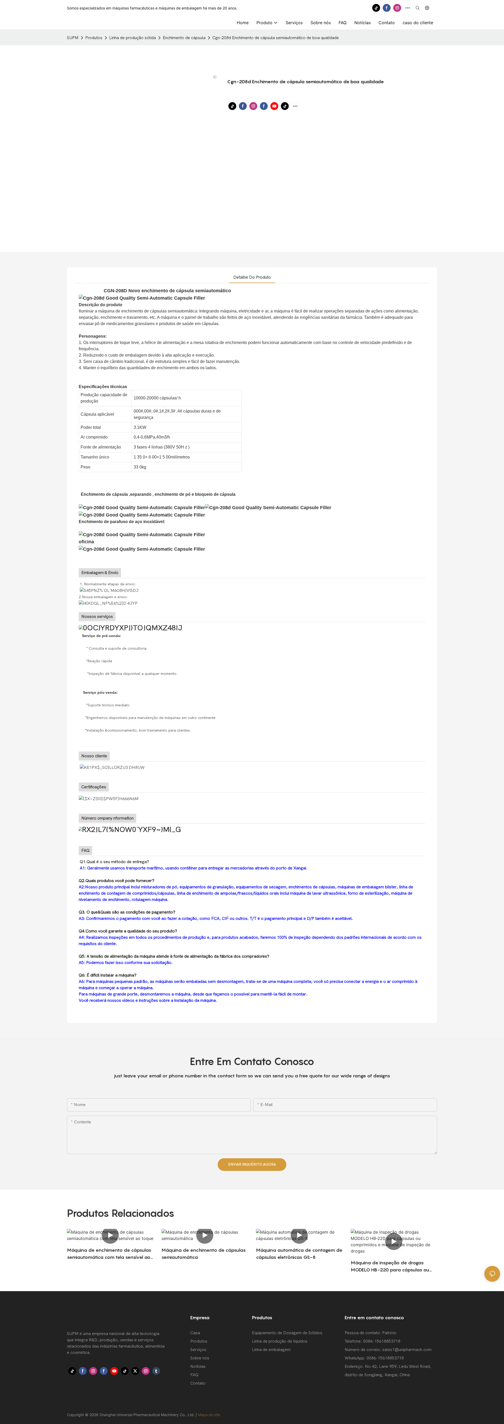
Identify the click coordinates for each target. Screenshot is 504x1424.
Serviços (198, 1349)
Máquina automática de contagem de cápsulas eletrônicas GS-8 (299, 1253)
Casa (195, 1333)
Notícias (198, 1366)
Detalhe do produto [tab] (252, 277)
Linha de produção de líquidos (279, 1341)
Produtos (93, 37)
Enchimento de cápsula (184, 37)
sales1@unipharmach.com (407, 1349)
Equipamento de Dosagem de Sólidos (287, 1333)
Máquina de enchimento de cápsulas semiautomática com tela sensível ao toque (109, 1254)
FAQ (194, 1375)
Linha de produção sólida (132, 37)
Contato (198, 1383)
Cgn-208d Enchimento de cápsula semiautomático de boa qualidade (275, 37)
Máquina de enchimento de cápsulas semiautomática (203, 1253)
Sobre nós (199, 1358)
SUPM (72, 37)
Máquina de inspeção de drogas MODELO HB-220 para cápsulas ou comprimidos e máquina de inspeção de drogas (392, 1266)
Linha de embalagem (271, 1349)
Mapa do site (209, 1414)
